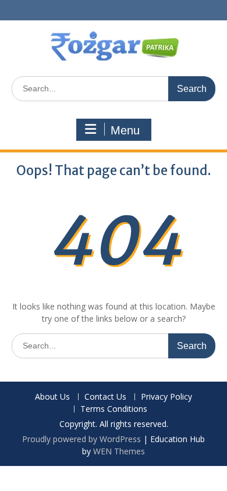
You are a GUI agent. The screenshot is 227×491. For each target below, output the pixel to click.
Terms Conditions (113, 409)
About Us (52, 397)
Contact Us (105, 397)
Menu (125, 130)
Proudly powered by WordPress (81, 438)
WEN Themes (119, 451)
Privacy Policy (166, 397)
